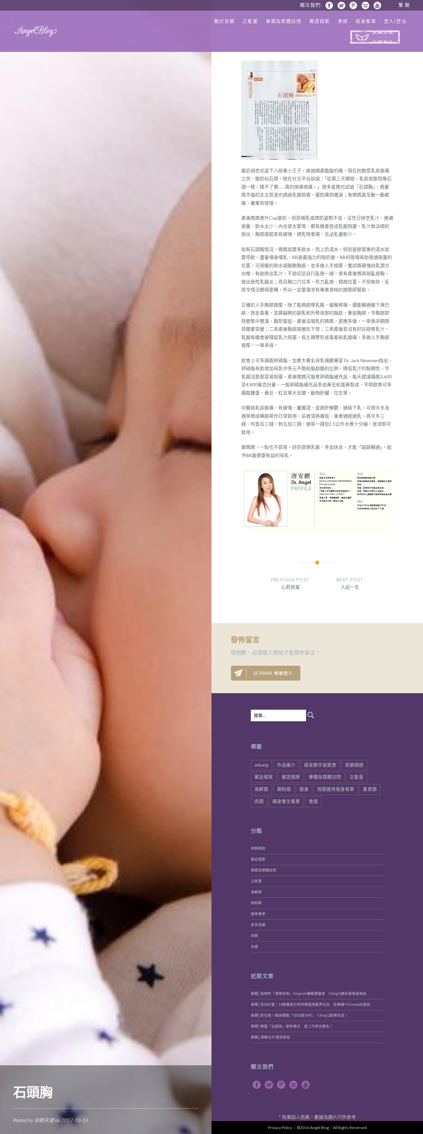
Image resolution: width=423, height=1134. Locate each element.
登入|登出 (395, 21)
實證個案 (319, 21)
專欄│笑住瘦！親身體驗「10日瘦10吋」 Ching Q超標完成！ (299, 1015)
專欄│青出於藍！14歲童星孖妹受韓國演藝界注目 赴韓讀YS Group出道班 (310, 1004)
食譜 (343, 21)
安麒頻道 (354, 765)
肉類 (259, 801)
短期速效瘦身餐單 (335, 789)
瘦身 (304, 789)
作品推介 (286, 765)
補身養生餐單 (286, 801)
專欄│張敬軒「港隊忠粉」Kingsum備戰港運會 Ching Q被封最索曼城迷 (308, 993)
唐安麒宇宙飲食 (320, 765)
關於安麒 (224, 21)
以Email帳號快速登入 (265, 673)
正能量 (250, 21)
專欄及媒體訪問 (283, 21)
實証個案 (263, 776)
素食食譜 (258, 925)
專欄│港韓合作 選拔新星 (270, 1037)
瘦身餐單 (366, 21)
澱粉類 (284, 789)
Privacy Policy (280, 1127)
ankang (261, 765)
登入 (267, 652)
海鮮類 (261, 789)
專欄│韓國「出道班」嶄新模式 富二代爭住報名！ (292, 1026)
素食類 (370, 789)
